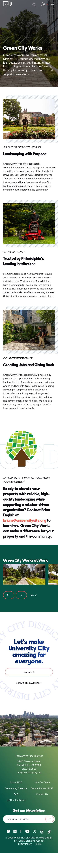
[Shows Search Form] (34, 4)
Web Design (45, 837)
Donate (28, 672)
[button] (8, 595)
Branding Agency (34, 840)
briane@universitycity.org (24, 520)
